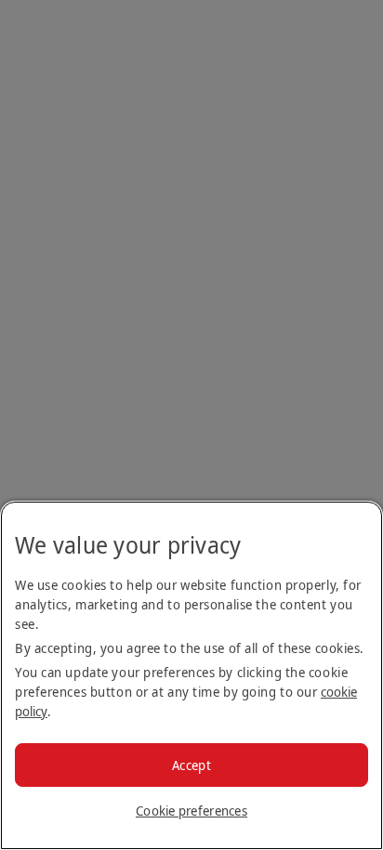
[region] (191, 675)
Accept (191, 765)
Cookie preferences (191, 810)
